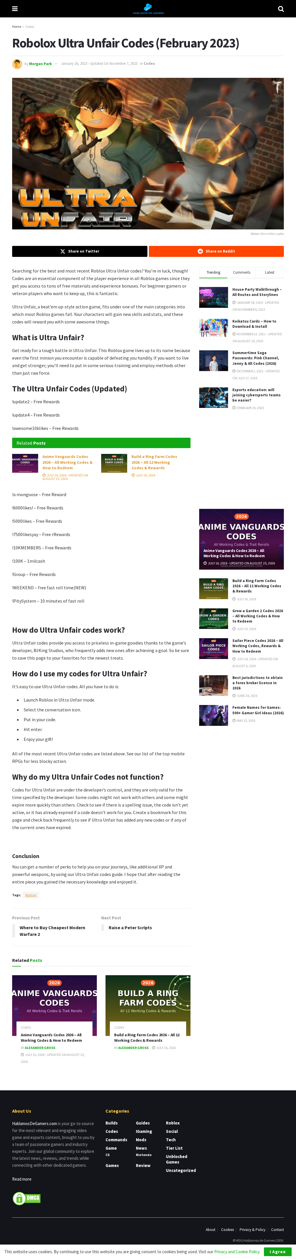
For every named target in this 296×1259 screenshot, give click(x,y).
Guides (143, 1123)
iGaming (144, 1131)
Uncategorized (181, 1170)
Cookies (227, 1229)
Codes (29, 26)
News (141, 1148)
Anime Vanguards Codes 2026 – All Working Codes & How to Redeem (67, 462)
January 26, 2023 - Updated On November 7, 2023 (99, 63)
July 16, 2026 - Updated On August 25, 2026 (65, 477)
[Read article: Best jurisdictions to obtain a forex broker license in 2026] (213, 685)
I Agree (278, 1251)
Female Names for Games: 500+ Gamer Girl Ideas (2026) (258, 710)
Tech (171, 1139)
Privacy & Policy (252, 1229)
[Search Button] (281, 8)
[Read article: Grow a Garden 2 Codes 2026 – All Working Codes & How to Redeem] (213, 618)
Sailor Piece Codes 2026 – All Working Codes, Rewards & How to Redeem (257, 646)
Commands (116, 1139)
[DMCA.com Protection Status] (26, 1198)
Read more (22, 1179)
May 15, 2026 (245, 720)
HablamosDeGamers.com (34, 1123)
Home (16, 26)
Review (143, 1165)
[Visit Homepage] (148, 8)
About (210, 1229)
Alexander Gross (40, 1048)
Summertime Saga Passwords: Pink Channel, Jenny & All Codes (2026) (255, 358)
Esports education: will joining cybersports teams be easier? (256, 395)
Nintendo (143, 1155)
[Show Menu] (15, 8)
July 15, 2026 (246, 629)
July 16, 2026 (145, 475)
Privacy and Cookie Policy (236, 1251)
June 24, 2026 (246, 695)
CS (108, 1155)
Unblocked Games (176, 1159)
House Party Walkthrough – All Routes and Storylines (257, 292)
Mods (141, 1139)
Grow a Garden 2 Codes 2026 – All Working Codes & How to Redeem (257, 616)
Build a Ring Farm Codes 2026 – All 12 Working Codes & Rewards (154, 462)
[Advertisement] (242, 459)
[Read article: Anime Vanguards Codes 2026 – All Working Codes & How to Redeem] (25, 463)
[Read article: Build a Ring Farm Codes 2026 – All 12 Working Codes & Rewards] (114, 463)
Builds (112, 1123)
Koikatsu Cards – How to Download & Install (254, 324)
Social (172, 1131)
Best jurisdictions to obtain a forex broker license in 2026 (257, 683)
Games (112, 1165)
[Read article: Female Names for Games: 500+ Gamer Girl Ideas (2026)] (213, 715)
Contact (277, 1229)
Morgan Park (40, 63)
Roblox (30, 895)
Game (111, 1148)
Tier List (174, 1148)
